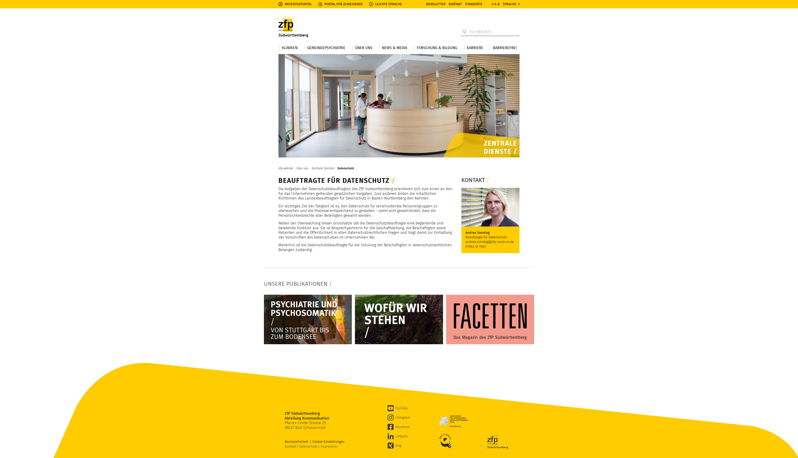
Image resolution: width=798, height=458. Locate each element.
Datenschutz (345, 168)
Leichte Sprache (388, 4)
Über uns (302, 168)
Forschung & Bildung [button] (437, 48)
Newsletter (436, 4)
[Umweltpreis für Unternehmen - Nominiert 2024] (453, 421)
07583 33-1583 (476, 247)
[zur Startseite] (293, 28)
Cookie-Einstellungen (328, 442)
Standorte (474, 4)
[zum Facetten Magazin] (490, 319)
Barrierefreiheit (297, 442)
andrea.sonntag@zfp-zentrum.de (490, 242)
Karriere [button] (475, 48)
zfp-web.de (285, 168)
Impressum (329, 446)
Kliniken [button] (290, 48)
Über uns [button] (363, 48)
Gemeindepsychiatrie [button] (326, 48)
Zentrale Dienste (323, 168)
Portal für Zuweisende (343, 4)
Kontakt (455, 4)
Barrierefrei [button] (505, 48)
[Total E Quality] (446, 441)
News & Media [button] (394, 48)
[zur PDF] (308, 319)
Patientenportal (298, 4)
